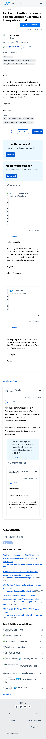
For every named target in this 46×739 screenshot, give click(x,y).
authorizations (28, 119)
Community (17, 3)
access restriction (15, 119)
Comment (37, 132)
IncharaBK (14, 35)
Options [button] (42, 25)
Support (34, 727)
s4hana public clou (26, 122)
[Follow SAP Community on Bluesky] (21, 707)
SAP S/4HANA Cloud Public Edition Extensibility (19, 64)
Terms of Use (34, 714)
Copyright (11, 720)
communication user (10, 122)
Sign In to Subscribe (30, 25)
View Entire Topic (10, 381)
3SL (5, 119)
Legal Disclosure (34, 720)
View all (6, 694)
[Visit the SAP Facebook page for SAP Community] (17, 707)
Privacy (11, 714)
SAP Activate (8, 57)
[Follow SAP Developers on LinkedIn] (29, 707)
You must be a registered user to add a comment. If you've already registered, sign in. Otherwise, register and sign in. (22, 447)
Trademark (11, 727)
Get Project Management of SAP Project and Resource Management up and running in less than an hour (21, 558)
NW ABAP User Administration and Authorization (19, 60)
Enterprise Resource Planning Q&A (19, 578)
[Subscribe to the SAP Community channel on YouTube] (25, 707)
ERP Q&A (8, 9)
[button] (23, 47)
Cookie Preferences (11, 733)
